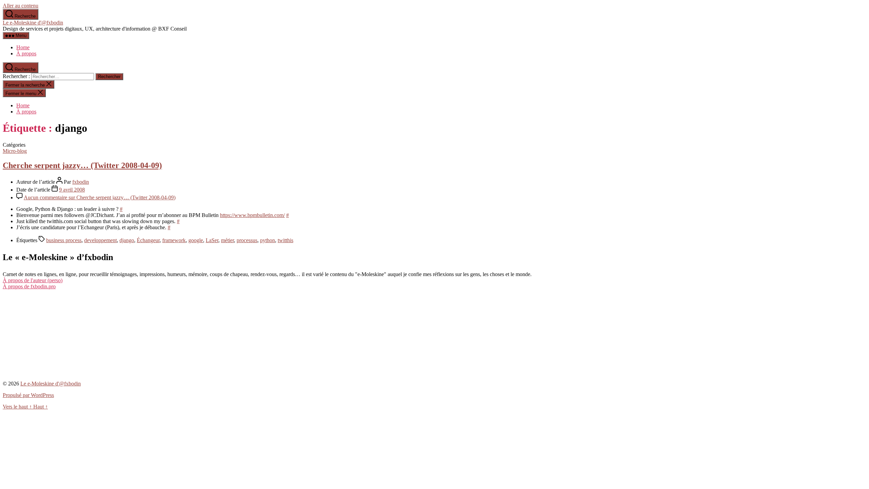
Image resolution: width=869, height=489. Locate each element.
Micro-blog (15, 151)
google (195, 240)
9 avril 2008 (72, 190)
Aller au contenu (20, 5)
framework (174, 240)
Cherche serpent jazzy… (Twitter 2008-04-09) (82, 165)
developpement (100, 240)
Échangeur (148, 240)
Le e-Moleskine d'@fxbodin (33, 22)
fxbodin (80, 182)
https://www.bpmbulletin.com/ (252, 215)
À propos (26, 53)
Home (23, 47)
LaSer (212, 240)
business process (63, 240)
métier (227, 240)
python (267, 240)
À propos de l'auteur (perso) (32, 280)
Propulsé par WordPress (28, 395)
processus (247, 240)
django (126, 240)
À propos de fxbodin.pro (29, 286)
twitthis (285, 240)
